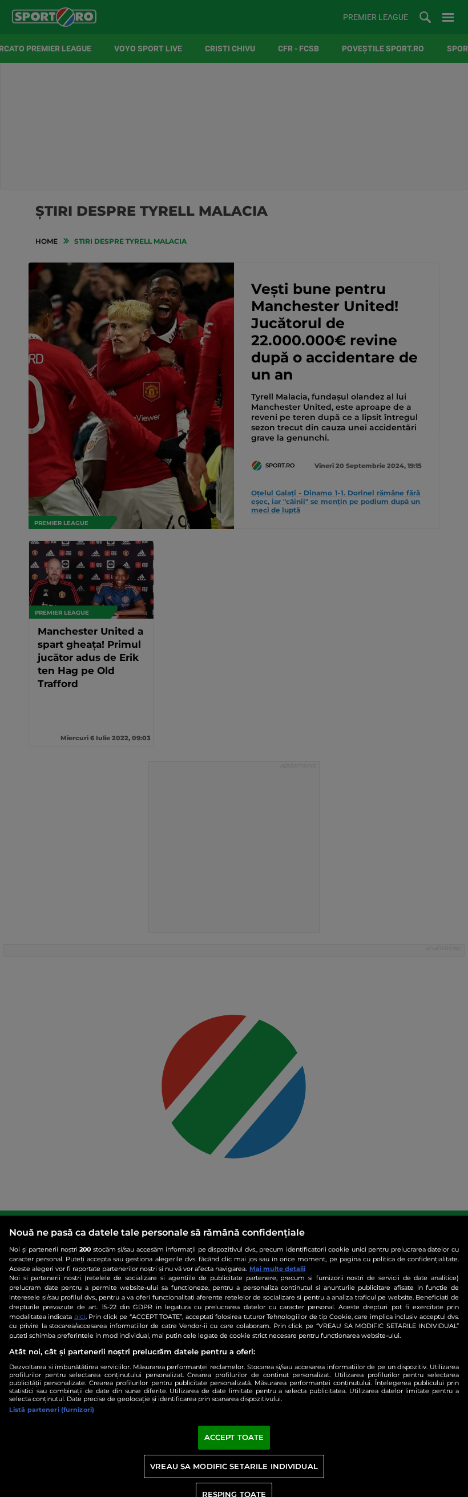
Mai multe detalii (277, 1269)
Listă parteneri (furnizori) (51, 1410)
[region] (234, 1356)
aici (80, 1316)
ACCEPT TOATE (234, 1437)
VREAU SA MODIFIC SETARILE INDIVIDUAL (234, 1466)
